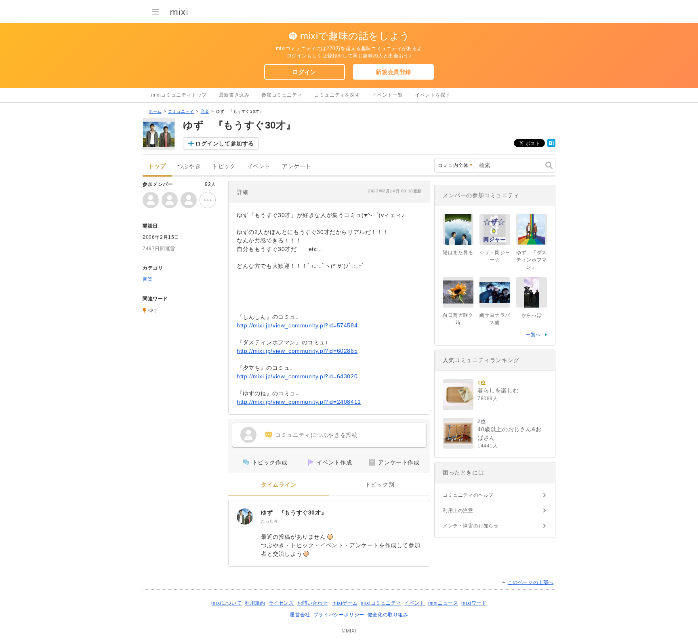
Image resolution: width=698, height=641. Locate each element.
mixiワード (473, 603)
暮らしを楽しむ (498, 390)
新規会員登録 (393, 72)
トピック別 (380, 485)
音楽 (205, 111)
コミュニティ (181, 111)
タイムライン (278, 485)
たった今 (269, 521)
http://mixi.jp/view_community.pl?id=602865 (297, 351)
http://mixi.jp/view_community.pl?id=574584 (297, 325)
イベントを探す (432, 95)
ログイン (304, 72)
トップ (157, 166)
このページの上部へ (530, 582)
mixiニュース (443, 603)
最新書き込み (234, 95)
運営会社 (300, 615)
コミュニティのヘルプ (468, 495)
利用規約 (255, 603)
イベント (259, 166)
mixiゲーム (344, 603)
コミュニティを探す (337, 95)
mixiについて (226, 603)
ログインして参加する (224, 143)
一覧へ (533, 334)
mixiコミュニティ (381, 603)
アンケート (296, 166)
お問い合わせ (312, 603)
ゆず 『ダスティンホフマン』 (531, 260)
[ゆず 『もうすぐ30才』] (245, 516)
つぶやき (189, 166)
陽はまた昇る (458, 252)
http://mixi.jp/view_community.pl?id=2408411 (299, 402)
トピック (223, 166)
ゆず (153, 310)
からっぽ (531, 315)
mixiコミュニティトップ (179, 95)
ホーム (155, 111)
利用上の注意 (458, 510)
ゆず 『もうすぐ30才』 (294, 512)
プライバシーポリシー (338, 615)
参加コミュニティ (281, 95)
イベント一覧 (387, 95)
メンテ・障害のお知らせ (471, 526)
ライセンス (281, 603)
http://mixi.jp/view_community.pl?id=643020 (297, 376)
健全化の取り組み (388, 615)
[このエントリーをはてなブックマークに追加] (551, 145)
